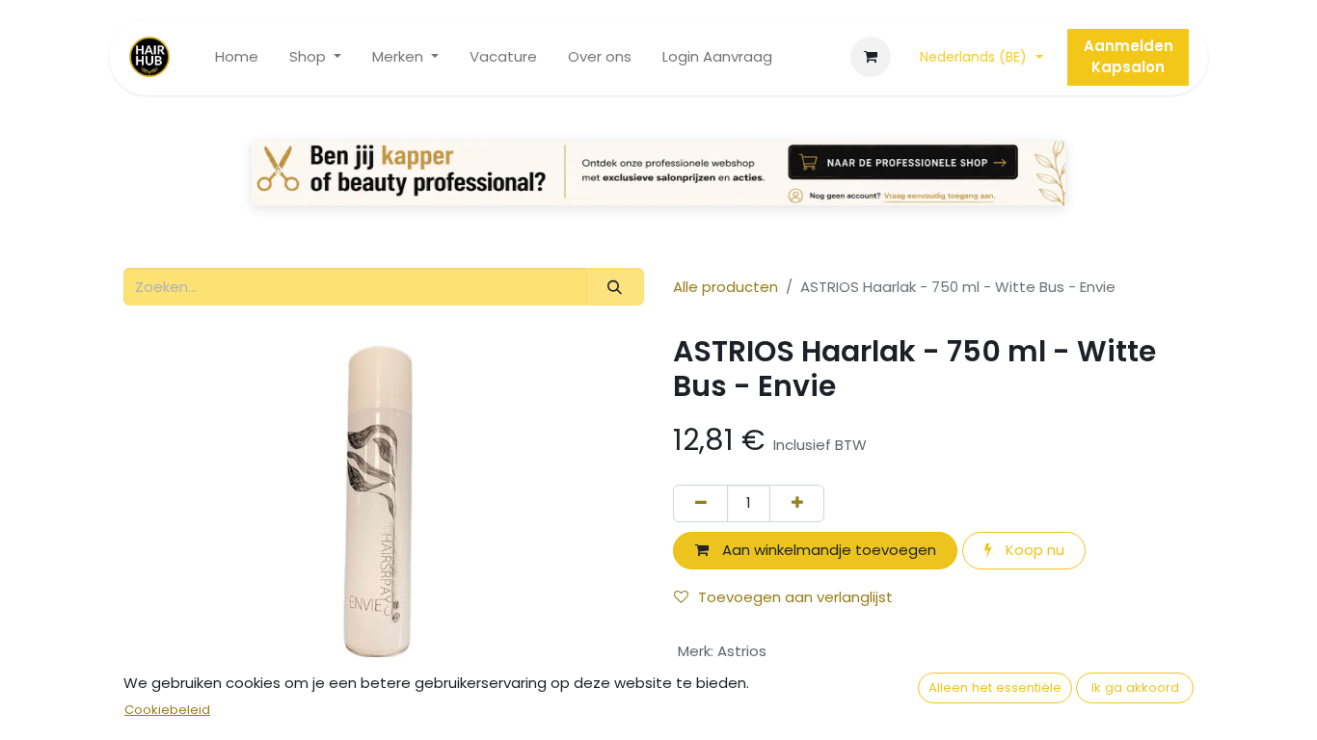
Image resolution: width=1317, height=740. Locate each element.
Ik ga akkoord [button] (1135, 687)
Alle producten (725, 287)
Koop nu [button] (1033, 550)
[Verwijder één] (700, 503)
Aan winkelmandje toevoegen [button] (827, 550)
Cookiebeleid (167, 709)
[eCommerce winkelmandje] (870, 57)
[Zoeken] (615, 286)
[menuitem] (237, 57)
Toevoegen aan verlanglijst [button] (795, 597)
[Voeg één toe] (796, 503)
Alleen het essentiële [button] (995, 687)
